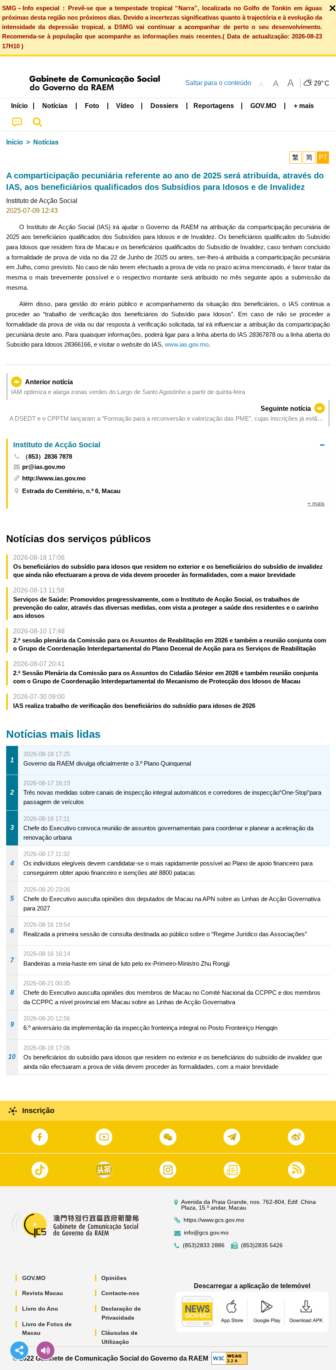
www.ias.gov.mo (187, 344)
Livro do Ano (40, 1308)
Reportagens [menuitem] (213, 105)
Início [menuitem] (19, 105)
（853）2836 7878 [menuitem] (47, 456)
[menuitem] (55, 106)
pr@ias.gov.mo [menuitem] (43, 467)
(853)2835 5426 (262, 1245)
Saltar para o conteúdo (218, 82)
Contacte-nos (120, 1293)
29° (321, 83)
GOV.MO (33, 1278)
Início (14, 142)
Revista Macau (42, 1293)
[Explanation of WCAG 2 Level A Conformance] (229, 1357)
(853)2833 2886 (204, 1245)
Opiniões (114, 1278)
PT (323, 157)
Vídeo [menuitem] (125, 105)
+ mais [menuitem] (316, 503)
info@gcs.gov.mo (206, 1233)
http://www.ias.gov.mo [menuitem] (54, 478)
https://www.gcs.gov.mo (214, 1220)
